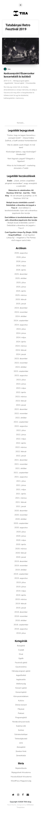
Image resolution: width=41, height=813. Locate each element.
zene (21, 743)
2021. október (21, 468)
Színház (21, 730)
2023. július (21, 379)
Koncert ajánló (19, 83)
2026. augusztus (21, 253)
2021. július (21, 481)
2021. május (21, 489)
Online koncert (21, 705)
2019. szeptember (21, 574)
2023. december (21, 358)
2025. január (21, 303)
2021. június (21, 485)
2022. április (21, 443)
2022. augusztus (21, 426)
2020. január (21, 557)
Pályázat (21, 709)
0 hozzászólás (31, 83)
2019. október (21, 570)
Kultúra (21, 700)
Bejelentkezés (21, 768)
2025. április (21, 291)
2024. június (21, 333)
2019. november (21, 565)
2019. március (21, 599)
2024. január (21, 354)
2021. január (21, 506)
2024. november (21, 312)
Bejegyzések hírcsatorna (21, 772)
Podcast (21, 713)
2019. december (21, 561)
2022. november (21, 413)
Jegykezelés (21, 679)
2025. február (21, 299)
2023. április (21, 392)
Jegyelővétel (8, 83)
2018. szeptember (21, 624)
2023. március (21, 396)
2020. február (21, 553)
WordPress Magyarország (21, 781)
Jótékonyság (21, 684)
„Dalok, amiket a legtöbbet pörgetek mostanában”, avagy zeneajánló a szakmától (21, 183)
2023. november (21, 363)
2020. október (21, 519)
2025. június (21, 287)
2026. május (21, 265)
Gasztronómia (21, 667)
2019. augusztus (21, 578)
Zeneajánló (21, 747)
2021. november (21, 464)
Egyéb (21, 658)
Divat (21, 654)
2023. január (21, 405)
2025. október (21, 278)
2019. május (21, 591)
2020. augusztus (21, 527)
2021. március (21, 498)
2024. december (21, 308)
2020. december (21, 510)
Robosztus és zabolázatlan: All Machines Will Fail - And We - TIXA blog (20, 193)
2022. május (21, 439)
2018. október (21, 620)
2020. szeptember (21, 523)
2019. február (21, 603)
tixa (9, 69)
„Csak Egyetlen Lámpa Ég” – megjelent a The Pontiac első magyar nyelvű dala (21, 238)
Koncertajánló (21, 692)
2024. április (21, 341)
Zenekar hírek (21, 751)
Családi (21, 650)
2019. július (21, 582)
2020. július (21, 532)
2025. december (21, 274)
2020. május (21, 540)
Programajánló (21, 717)
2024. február (21, 350)
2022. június (21, 434)
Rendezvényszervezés (21, 722)
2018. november (21, 616)
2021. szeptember (21, 472)
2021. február (21, 502)
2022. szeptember (21, 422)
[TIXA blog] (20, 20)
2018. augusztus (21, 629)
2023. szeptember (21, 371)
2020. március (21, 548)
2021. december (21, 460)
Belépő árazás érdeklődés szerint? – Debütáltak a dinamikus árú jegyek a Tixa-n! (21, 225)
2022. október (21, 418)
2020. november (21, 515)
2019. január (21, 608)
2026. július (21, 257)
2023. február (21, 401)
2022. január (21, 456)
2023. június (21, 384)
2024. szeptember (21, 320)
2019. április (21, 595)
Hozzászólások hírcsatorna (21, 776)
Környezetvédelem (21, 696)
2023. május (21, 388)
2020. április (21, 544)
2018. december (21, 612)
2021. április (21, 494)
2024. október (21, 316)
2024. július (21, 329)
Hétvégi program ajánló (21, 81)
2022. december (21, 409)
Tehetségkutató (21, 738)
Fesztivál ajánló (21, 662)
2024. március (21, 346)
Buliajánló (21, 645)
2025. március (21, 295)
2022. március (21, 447)
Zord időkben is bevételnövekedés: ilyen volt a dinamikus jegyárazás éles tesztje (21, 210)
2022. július (21, 430)
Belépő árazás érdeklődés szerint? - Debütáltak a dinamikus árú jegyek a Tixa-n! (21, 205)
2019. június (21, 586)
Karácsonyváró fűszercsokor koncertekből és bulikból (19, 75)
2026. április (21, 270)
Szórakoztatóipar (21, 734)
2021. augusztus (21, 477)
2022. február (21, 451)
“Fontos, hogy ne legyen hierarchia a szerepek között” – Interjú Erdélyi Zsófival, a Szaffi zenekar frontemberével (21, 138)
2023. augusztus (21, 375)
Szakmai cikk (21, 726)
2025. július (21, 282)
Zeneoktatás (21, 755)
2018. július (21, 633)
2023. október (21, 367)
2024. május (21, 337)
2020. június (21, 536)
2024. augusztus (21, 325)
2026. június (21, 261)
